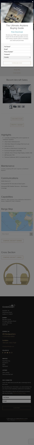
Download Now (17, 63)
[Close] (32, 2)
